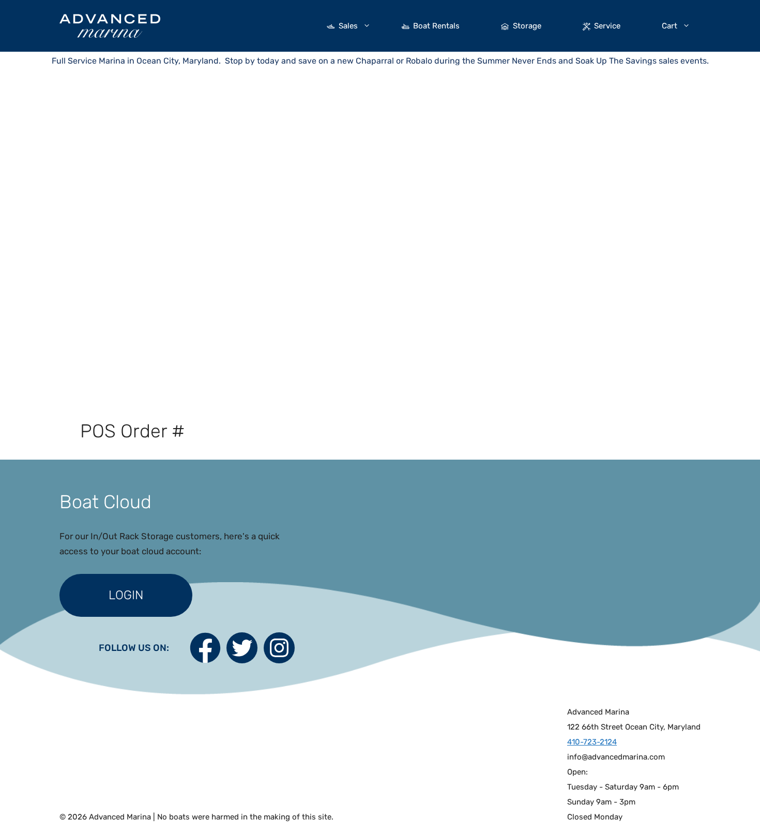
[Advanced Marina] (109, 25)
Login (126, 595)
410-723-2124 (592, 742)
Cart (669, 26)
